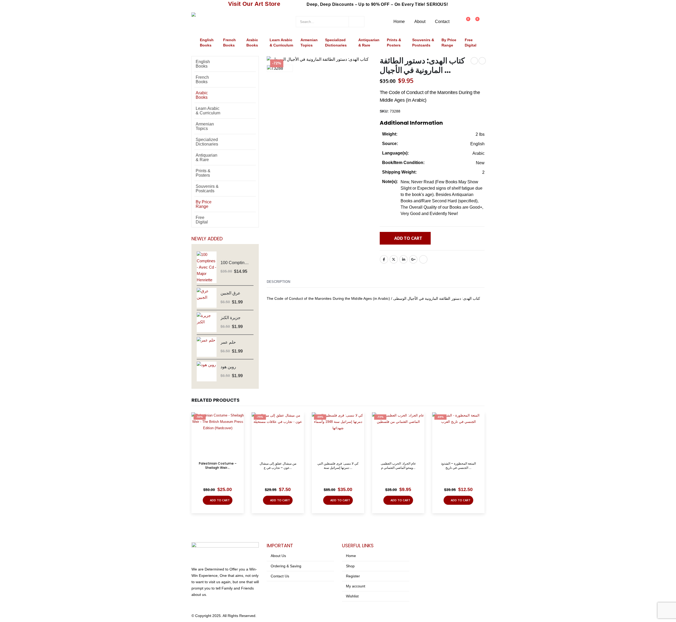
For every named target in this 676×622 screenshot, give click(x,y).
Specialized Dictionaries (336, 42)
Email (423, 259)
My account (355, 586)
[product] (207, 267)
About (419, 21)
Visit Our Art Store (254, 4)
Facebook (384, 259)
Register (353, 576)
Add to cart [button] (220, 500)
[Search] (356, 21)
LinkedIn (403, 259)
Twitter (393, 259)
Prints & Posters (394, 42)
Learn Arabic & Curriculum (281, 42)
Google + (413, 259)
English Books (207, 42)
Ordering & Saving (286, 566)
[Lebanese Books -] (231, 21)
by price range (449, 42)
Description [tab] (278, 282)
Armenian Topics (309, 42)
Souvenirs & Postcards (423, 42)
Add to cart (408, 238)
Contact (442, 21)
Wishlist (352, 596)
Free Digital (470, 42)
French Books (229, 42)
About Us (278, 556)
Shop (350, 566)
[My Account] (456, 21)
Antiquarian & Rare (368, 42)
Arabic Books (252, 42)
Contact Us (280, 576)
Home (399, 21)
